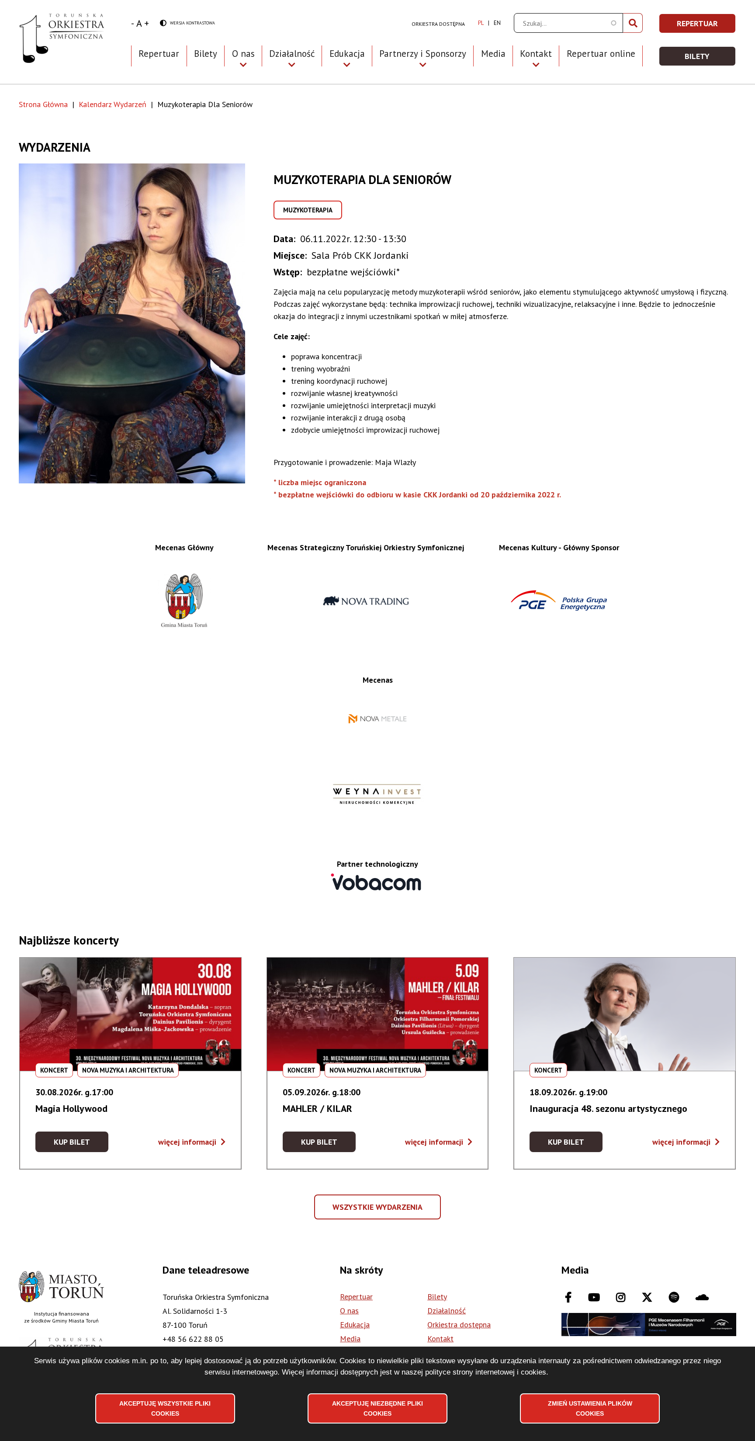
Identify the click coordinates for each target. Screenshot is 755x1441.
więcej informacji (191, 1142)
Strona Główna (43, 104)
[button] (146, 323)
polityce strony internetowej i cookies (485, 1372)
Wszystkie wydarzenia (378, 1210)
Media (493, 53)
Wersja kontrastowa (187, 23)
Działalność (446, 1311)
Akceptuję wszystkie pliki (165, 1408)
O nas (349, 1311)
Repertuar (159, 53)
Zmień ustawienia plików (590, 1408)
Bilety (205, 53)
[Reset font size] (139, 23)
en (497, 23)
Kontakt (440, 1338)
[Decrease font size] (132, 23)
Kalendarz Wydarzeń (112, 104)
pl (481, 23)
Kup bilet (81, 1144)
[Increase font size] (146, 23)
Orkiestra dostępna (438, 24)
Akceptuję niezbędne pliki (377, 1408)
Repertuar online (601, 53)
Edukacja (355, 1324)
